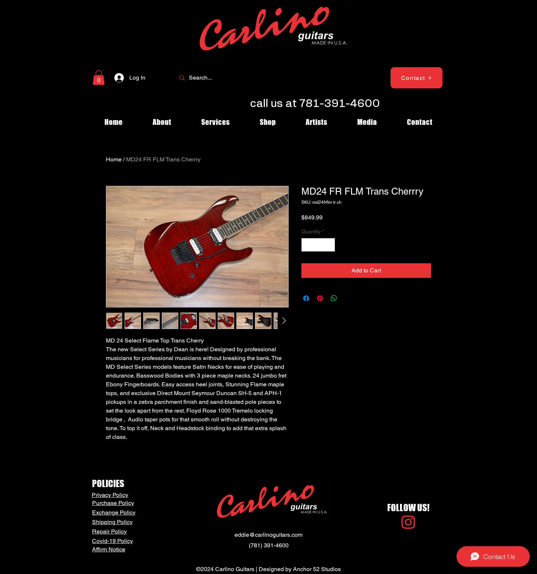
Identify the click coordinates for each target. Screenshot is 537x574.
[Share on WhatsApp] (334, 298)
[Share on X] (347, 298)
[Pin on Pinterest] (320, 298)
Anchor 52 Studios (317, 569)
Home (114, 159)
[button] (98, 77)
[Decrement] (307, 244)
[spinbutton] (318, 244)
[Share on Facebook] (306, 298)
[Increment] (329, 244)
